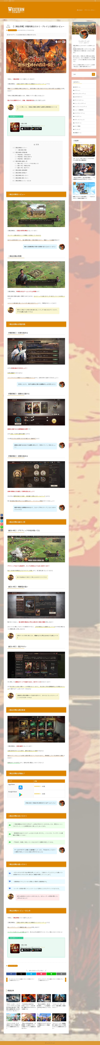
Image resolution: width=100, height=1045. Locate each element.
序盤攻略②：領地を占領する (25, 156)
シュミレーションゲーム (81, 106)
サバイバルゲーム (79, 100)
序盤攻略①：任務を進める (24, 154)
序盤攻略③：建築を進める (24, 159)
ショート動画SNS (79, 110)
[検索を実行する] (93, 74)
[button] (11, 974)
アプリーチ (42, 126)
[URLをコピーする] (61, 974)
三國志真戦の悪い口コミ (22, 178)
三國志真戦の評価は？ (21, 173)
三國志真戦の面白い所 (21, 161)
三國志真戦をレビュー (21, 148)
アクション (77, 90)
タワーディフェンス (79, 119)
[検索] (95, 1)
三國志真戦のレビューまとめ (23, 181)
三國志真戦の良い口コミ (22, 175)
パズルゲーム (78, 123)
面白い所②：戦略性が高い (24, 165)
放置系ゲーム (78, 132)
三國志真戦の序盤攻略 (21, 152)
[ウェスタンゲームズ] (16, 10)
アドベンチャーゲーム (80, 93)
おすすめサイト (78, 97)
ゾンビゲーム (78, 116)
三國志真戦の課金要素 (21, 170)
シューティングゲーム (80, 103)
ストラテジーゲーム (12, 30)
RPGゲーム (77, 87)
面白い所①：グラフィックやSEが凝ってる (28, 163)
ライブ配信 (77, 126)
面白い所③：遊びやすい (24, 167)
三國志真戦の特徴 (22, 150)
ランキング (77, 129)
